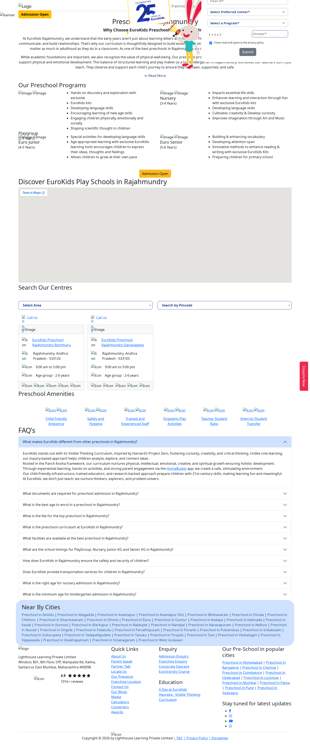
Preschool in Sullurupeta (41, 635)
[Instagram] (230, 716)
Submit (247, 52)
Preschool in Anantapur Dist (161, 614)
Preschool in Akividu (38, 614)
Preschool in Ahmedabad (242, 662)
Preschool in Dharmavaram (61, 619)
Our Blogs (119, 691)
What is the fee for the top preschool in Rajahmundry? (66, 516)
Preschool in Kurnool (51, 625)
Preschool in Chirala (248, 614)
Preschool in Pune (239, 687)
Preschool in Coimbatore (242, 672)
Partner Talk (121, 666)
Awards (117, 712)
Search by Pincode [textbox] (177, 305)
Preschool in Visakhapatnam (66, 640)
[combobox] (85, 305)
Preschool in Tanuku (130, 635)
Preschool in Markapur (90, 625)
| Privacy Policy (196, 738)
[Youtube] (231, 721)
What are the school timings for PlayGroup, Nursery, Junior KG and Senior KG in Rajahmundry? (98, 549)
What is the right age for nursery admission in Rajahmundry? (71, 583)
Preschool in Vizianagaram (113, 640)
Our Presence (122, 676)
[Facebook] (230, 711)
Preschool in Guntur (171, 619)
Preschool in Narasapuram (209, 625)
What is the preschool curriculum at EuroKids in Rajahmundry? (73, 527)
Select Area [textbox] (32, 305)
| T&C (178, 738)
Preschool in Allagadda (76, 614)
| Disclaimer (218, 738)
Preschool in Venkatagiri (237, 635)
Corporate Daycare (174, 666)
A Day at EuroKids (173, 689)
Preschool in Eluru (136, 619)
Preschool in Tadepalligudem (88, 635)
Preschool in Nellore (251, 625)
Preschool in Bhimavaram (207, 614)
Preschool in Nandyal (168, 625)
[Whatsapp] (230, 726)
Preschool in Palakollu (93, 630)
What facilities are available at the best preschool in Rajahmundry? (75, 538)
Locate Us (119, 671)
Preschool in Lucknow (261, 677)
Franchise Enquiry (173, 661)
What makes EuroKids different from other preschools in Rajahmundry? (80, 441)
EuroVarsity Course (174, 671)
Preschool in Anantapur (116, 614)
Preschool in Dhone (102, 619)
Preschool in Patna (275, 682)
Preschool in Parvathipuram (137, 630)
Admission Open (35, 14)
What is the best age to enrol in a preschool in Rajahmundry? (71, 504)
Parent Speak (121, 661)
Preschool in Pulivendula (219, 630)
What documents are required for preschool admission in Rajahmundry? (81, 493)
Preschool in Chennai (259, 667)
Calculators (120, 702)
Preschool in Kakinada (244, 619)
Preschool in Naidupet (130, 625)
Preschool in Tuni (200, 635)
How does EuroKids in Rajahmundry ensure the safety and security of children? (86, 560)
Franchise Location (126, 681)
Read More (157, 75)
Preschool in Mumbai (239, 682)
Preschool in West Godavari (161, 640)
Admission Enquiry (174, 656)
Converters (120, 707)
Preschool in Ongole (56, 630)
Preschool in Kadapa (206, 619)
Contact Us (120, 686)
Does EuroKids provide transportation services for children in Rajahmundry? (84, 572)
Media (116, 697)
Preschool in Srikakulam (262, 630)
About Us (118, 656)
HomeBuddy (176, 468)
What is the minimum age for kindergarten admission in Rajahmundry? (79, 594)
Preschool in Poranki (179, 630)
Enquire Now (304, 376)
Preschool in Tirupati (166, 635)
